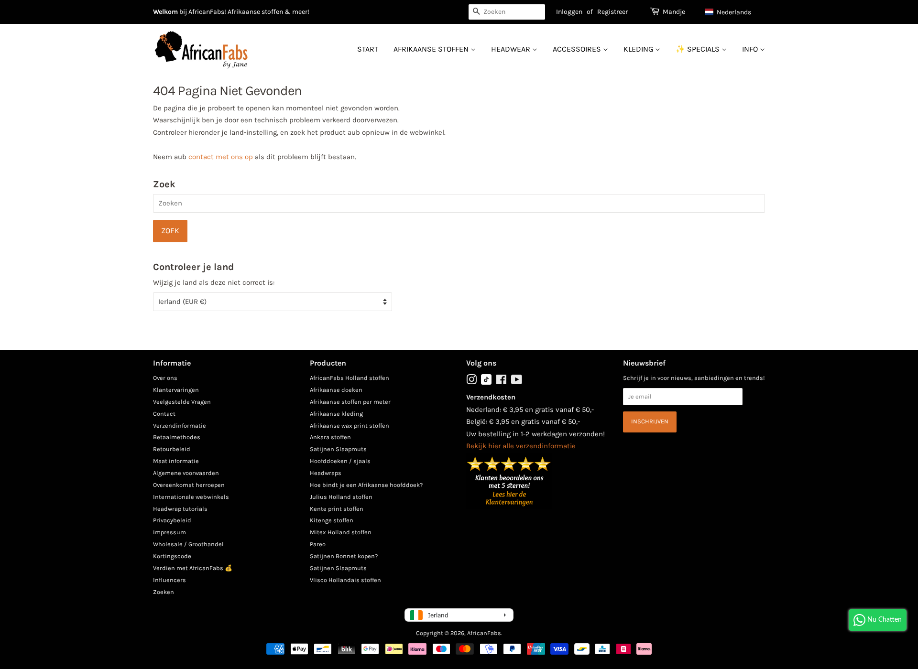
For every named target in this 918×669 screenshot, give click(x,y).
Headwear (511, 49)
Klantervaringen (176, 389)
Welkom (165, 12)
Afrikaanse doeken (336, 389)
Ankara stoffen (330, 437)
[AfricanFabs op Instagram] (471, 381)
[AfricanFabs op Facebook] (501, 381)
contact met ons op (220, 156)
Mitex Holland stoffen (341, 532)
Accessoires (578, 49)
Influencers (169, 579)
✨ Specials (698, 49)
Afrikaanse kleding (336, 413)
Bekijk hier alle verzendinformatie (521, 446)
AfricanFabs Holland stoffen (349, 377)
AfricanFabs (484, 633)
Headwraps (325, 472)
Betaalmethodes (176, 437)
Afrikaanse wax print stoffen (349, 425)
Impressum (169, 532)
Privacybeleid (172, 520)
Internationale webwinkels (191, 496)
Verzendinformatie (179, 425)
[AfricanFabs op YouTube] (516, 381)
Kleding (639, 49)
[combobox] (507, 12)
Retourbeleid (171, 449)
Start (367, 49)
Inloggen (569, 12)
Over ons (165, 377)
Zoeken (163, 591)
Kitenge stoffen (331, 520)
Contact (164, 413)
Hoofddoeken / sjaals (340, 460)
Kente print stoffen (336, 508)
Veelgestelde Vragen (182, 401)
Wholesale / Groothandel (188, 544)
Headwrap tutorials (180, 508)
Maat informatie (176, 460)
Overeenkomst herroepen (189, 484)
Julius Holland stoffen (341, 496)
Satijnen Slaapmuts (338, 449)
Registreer (612, 12)
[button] (732, 12)
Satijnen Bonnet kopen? (344, 556)
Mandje (674, 12)
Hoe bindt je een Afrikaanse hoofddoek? (366, 484)
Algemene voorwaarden (186, 472)
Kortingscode (172, 556)
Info (751, 49)
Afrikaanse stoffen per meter (350, 401)
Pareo (318, 544)
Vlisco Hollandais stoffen (345, 579)
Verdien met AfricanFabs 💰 (192, 568)
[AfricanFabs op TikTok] (486, 382)
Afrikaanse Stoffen (431, 49)
